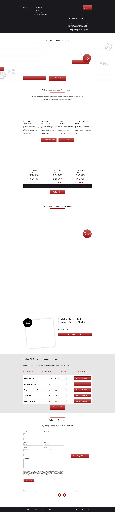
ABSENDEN (29, 480)
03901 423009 (80, 182)
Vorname (25, 431)
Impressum (78, 509)
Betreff (25, 452)
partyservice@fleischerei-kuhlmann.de (49, 498)
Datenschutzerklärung (87, 509)
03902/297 (46, 496)
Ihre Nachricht (26, 458)
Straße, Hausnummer (28, 436)
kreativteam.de (33, 509)
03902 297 (34, 182)
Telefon (46, 447)
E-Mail (25, 447)
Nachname (46, 431)
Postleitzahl (26, 442)
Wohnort (46, 442)
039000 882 (58, 182)
